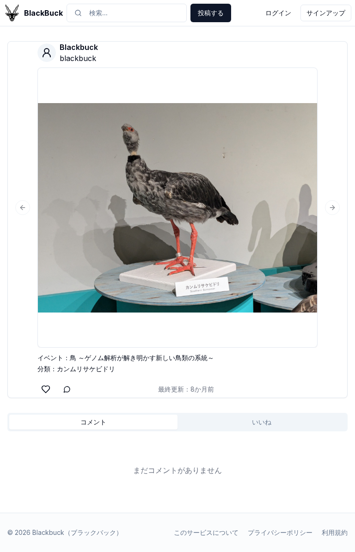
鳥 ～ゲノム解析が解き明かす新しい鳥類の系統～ (142, 358)
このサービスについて (206, 532)
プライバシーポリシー (280, 532)
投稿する (211, 13)
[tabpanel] (177, 470)
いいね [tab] (261, 422)
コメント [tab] (93, 422)
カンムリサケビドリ (86, 369)
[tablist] (177, 422)
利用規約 (335, 532)
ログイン (278, 13)
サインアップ (325, 13)
